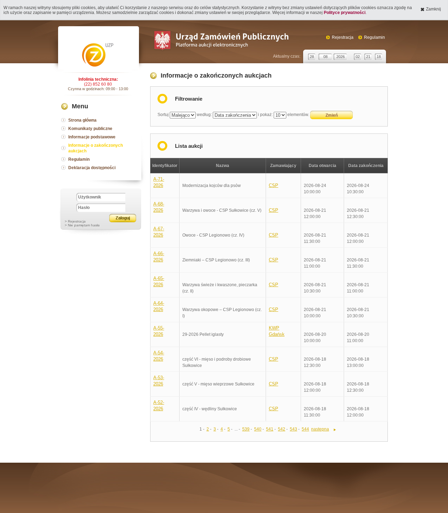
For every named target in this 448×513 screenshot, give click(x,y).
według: (204, 114)
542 (281, 429)
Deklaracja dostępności (91, 167)
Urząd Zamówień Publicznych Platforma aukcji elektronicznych (221, 41)
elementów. (298, 114)
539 (246, 429)
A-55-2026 (158, 331)
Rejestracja (343, 37)
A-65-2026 (158, 281)
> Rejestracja (75, 221)
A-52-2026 (158, 405)
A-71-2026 (158, 182)
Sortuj (163, 114)
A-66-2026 (158, 256)
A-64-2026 (158, 306)
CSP (273, 185)
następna (320, 429)
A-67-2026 (158, 232)
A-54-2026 (158, 356)
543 (293, 429)
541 (269, 429)
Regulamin (374, 37)
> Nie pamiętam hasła (82, 225)
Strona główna (82, 120)
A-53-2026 (158, 380)
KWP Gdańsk (277, 331)
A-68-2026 (158, 207)
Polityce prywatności (344, 12)
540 (257, 429)
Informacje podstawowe (91, 137)
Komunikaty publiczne (90, 128)
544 (305, 429)
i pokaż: (265, 114)
